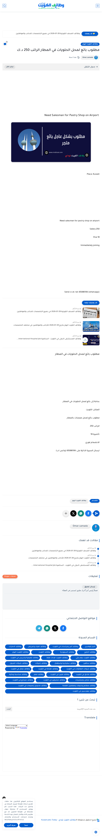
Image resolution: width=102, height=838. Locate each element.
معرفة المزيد (11, 825)
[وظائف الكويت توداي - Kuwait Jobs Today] (51, 6)
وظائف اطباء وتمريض (37, 647)
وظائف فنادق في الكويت (85, 675)
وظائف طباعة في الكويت (48, 669)
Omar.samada (87, 57)
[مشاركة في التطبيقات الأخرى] (66, 513)
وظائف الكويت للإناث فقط (57, 658)
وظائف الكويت (44, 652)
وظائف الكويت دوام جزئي (85, 658)
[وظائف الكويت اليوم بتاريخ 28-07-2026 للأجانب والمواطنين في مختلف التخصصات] (91, 326)
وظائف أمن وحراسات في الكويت (65, 647)
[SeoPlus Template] (98, 820)
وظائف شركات (41, 663)
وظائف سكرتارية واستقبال (65, 663)
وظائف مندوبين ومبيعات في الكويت (32, 686)
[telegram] (39, 628)
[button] (88, 513)
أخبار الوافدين (90, 647)
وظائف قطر (38, 675)
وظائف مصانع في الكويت (23, 680)
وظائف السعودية (67, 652)
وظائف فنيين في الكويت (59, 675)
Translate (23, 728)
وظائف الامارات (15, 647)
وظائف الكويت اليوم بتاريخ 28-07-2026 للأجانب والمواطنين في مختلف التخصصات (47, 325)
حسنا (26, 825)
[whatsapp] (47, 628)
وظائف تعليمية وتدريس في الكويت (24, 658)
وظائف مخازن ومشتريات (85, 680)
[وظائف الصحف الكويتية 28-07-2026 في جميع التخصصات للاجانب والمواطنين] (91, 312)
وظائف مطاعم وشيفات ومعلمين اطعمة (78, 686)
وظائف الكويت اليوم (90, 44)
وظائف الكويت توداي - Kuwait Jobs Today (58, 820)
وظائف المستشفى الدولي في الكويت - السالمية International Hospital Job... (49, 339)
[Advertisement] (51, 22)
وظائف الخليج (89, 652)
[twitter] (55, 628)
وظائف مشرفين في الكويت (54, 680)
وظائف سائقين (89, 663)
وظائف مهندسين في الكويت (84, 691)
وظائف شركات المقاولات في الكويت (80, 669)
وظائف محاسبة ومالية (18, 675)
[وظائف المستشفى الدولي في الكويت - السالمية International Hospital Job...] (91, 340)
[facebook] (63, 628)
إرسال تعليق (89, 587)
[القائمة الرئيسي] (98, 6)
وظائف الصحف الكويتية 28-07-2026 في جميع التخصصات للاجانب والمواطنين (48, 34)
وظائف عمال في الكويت (20, 669)
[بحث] (4, 6)
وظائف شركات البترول (19, 663)
